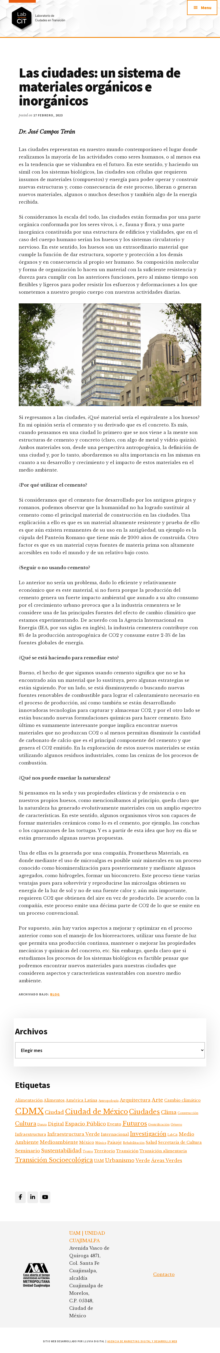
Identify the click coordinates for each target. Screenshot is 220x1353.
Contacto (164, 1274)
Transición (127, 1151)
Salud (151, 1142)
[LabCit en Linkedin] (32, 1197)
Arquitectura (135, 1100)
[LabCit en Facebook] (20, 1197)
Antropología (108, 1100)
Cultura (25, 1123)
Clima (169, 1112)
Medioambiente (59, 1142)
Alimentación (29, 1100)
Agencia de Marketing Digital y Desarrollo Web (142, 1341)
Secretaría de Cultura (180, 1142)
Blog (55, 994)
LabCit (172, 1135)
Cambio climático (182, 1100)
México (86, 1142)
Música (100, 1143)
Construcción (188, 1113)
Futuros (134, 1123)
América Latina (81, 1100)
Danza (42, 1124)
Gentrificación (159, 1124)
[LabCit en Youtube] (45, 1197)
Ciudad (54, 1112)
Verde (142, 1160)
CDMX (29, 1111)
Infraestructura (30, 1134)
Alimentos (54, 1100)
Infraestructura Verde (73, 1134)
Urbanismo (119, 1160)
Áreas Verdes (166, 1160)
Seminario (27, 1151)
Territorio (104, 1151)
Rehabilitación (134, 1143)
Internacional (115, 1134)
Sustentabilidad (61, 1151)
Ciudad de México (96, 1111)
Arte (157, 1100)
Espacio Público (85, 1124)
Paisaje (114, 1142)
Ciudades (144, 1112)
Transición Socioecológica (54, 1160)
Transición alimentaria (163, 1151)
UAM (99, 1160)
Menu (206, 7)
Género (176, 1124)
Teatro (88, 1151)
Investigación (148, 1133)
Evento (114, 1124)
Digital (56, 1124)
